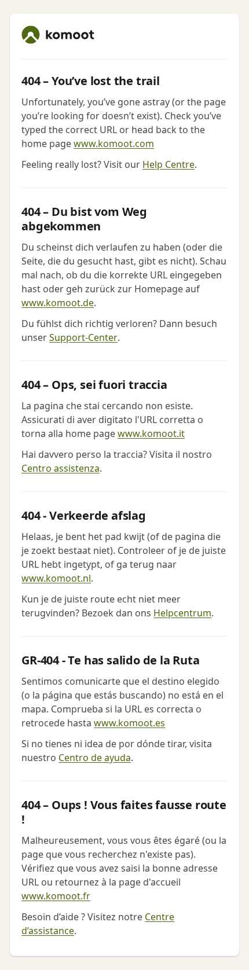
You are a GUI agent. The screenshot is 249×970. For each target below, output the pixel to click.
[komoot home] (57, 34)
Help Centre (168, 164)
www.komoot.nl (56, 578)
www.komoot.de (57, 302)
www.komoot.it (151, 433)
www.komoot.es (129, 723)
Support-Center (83, 337)
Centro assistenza (60, 468)
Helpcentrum (182, 613)
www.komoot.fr (55, 896)
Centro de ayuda (94, 757)
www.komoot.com (114, 143)
